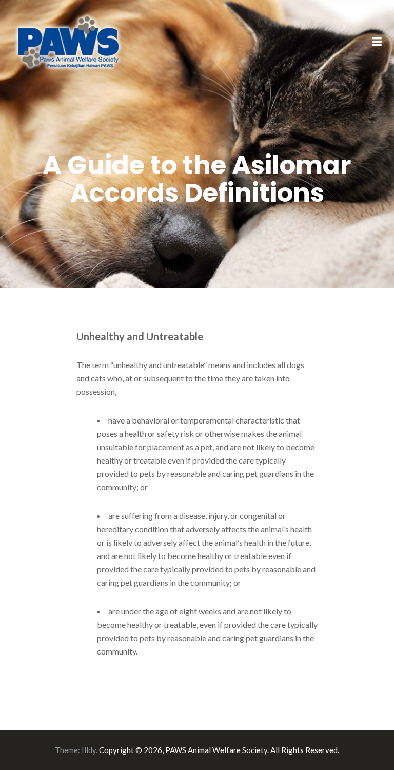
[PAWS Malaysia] (68, 41)
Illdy (89, 750)
